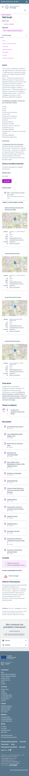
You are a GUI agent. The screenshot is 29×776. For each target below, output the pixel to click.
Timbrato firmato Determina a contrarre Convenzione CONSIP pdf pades (15, 490)
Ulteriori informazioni (7, 58)
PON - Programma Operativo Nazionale (12, 30)
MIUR (2, 672)
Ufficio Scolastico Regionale (8, 674)
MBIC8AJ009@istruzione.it (15, 369)
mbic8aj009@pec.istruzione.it (16, 240)
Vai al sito (7, 181)
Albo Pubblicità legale (6, 735)
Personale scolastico (6, 706)
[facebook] (8, 750)
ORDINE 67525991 (12, 516)
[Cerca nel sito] (25, 11)
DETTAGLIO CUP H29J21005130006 (12, 454)
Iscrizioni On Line (5, 680)
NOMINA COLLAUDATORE (14, 473)
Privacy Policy (5, 744)
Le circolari (4, 728)
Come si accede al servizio (9, 43)
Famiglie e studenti (6, 708)
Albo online (4, 732)
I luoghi (3, 691)
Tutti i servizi (4, 712)
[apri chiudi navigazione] (3, 7)
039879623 (12, 241)
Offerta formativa (5, 717)
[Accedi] (26, 2)
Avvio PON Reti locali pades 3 (15, 427)
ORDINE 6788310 (12, 499)
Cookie (13, 744)
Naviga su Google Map (14, 243)
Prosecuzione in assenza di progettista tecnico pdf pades (15, 508)
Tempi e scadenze (7, 49)
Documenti (5, 52)
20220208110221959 (13, 531)
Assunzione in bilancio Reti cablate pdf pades (14, 551)
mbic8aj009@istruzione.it (15, 238)
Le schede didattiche (6, 719)
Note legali (22, 747)
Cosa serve (5, 46)
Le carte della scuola (6, 697)
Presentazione (5, 689)
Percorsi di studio (5, 710)
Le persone (4, 693)
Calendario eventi (5, 730)
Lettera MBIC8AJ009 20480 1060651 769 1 (14, 435)
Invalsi (2, 682)
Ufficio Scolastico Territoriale (8, 676)
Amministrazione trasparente (9, 737)
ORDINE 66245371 (12, 524)
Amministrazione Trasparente (9, 741)
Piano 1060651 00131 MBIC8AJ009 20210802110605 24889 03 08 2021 (16, 464)
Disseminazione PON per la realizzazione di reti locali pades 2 (16, 540)
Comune (3, 684)
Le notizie (3, 726)
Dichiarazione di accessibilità (9, 747)
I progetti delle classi (6, 721)
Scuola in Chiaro (5, 678)
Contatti (4, 55)
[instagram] (10, 750)
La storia (3, 700)
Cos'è (3, 41)
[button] (14, 35)
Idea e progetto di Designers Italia (19, 770)
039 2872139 (11, 756)
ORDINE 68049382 (12, 481)
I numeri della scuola (6, 695)
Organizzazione (5, 699)
